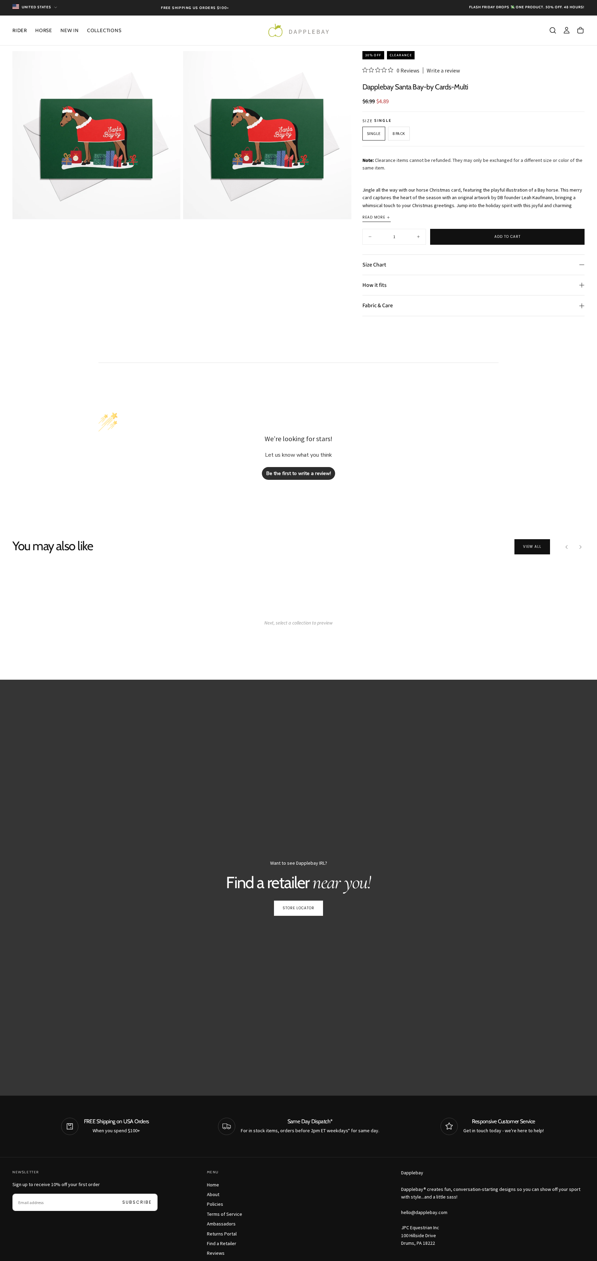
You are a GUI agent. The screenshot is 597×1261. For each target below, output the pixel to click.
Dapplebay (412, 1173)
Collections (104, 30)
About (213, 1194)
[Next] (580, 547)
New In (69, 30)
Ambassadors (221, 1224)
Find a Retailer (221, 1243)
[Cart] (580, 30)
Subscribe (137, 1202)
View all (532, 546)
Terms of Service (224, 1214)
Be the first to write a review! (298, 473)
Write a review (443, 70)
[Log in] (566, 30)
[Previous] (566, 547)
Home (213, 1185)
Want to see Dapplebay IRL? (298, 863)
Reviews (216, 1253)
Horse (43, 30)
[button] (553, 30)
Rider (19, 30)
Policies (215, 1204)
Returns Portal (222, 1234)
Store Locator (298, 908)
